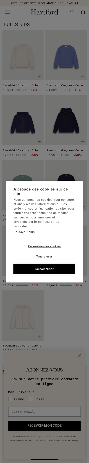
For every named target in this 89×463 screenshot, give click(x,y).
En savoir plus (24, 232)
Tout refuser (44, 256)
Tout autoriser (44, 269)
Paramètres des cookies (44, 246)
